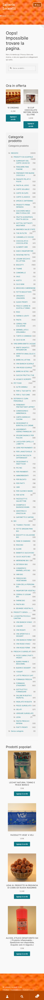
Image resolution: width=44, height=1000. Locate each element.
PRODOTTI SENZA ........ (23, 612)
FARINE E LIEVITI (22, 316)
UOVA (18, 717)
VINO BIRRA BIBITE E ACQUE (25, 344)
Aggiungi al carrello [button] (13, 117)
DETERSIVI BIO (22, 564)
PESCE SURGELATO (23, 706)
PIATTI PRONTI (22, 727)
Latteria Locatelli (9, 6)
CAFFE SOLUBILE (22, 189)
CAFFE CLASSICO (23, 197)
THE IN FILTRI (21, 233)
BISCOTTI (20, 265)
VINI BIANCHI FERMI (24, 640)
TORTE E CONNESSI (24, 336)
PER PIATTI (20, 483)
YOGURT (19, 672)
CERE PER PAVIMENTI (24, 448)
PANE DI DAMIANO (23, 541)
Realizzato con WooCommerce (22, 990)
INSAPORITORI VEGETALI (25, 591)
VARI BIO (19, 574)
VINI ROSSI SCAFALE (24, 367)
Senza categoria (17, 731)
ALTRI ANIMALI (22, 387)
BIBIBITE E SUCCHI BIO (25, 553)
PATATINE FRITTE (23, 255)
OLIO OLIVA (20, 340)
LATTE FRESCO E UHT (24, 675)
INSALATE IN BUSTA (24, 702)
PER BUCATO (21, 479)
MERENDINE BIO (22, 560)
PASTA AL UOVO (22, 185)
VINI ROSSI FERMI (23, 648)
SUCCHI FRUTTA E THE (25, 375)
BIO (15, 521)
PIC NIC (19, 468)
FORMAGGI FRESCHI (24, 679)
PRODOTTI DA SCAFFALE (23, 157)
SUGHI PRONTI (22, 302)
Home (4, 16)
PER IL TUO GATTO (23, 391)
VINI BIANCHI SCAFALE (25, 364)
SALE (18, 276)
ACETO (19, 280)
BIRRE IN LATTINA (23, 360)
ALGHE (18, 549)
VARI (18, 487)
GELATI (19, 709)
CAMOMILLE (21, 273)
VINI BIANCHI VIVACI (24, 622)
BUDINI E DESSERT (23, 668)
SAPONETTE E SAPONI (25, 517)
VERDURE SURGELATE (24, 713)
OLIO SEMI (20, 284)
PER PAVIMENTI (22, 472)
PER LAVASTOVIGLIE (24, 451)
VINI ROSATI (21, 630)
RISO (18, 312)
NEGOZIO (14, 153)
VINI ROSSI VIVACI (23, 644)
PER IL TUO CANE (23, 395)
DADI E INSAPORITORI (24, 251)
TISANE (19, 269)
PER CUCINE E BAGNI (24, 491)
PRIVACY (6, 990)
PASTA (18, 320)
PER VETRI (20, 495)
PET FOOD (18, 383)
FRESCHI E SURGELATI (22, 651)
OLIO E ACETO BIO (23, 557)
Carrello (33, 995)
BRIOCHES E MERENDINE (25, 288)
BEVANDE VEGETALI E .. (25, 608)
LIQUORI (19, 626)
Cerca (22, 996)
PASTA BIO (20, 604)
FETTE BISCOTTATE (23, 292)
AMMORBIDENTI (22, 475)
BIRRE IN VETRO (22, 371)
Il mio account (7, 996)
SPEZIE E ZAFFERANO (24, 201)
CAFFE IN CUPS (22, 193)
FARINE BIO (20, 600)
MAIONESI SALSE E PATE (25, 229)
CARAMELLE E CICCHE (25, 237)
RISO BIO (19, 545)
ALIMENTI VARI (22, 247)
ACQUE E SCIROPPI (23, 379)
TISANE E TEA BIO (23, 525)
